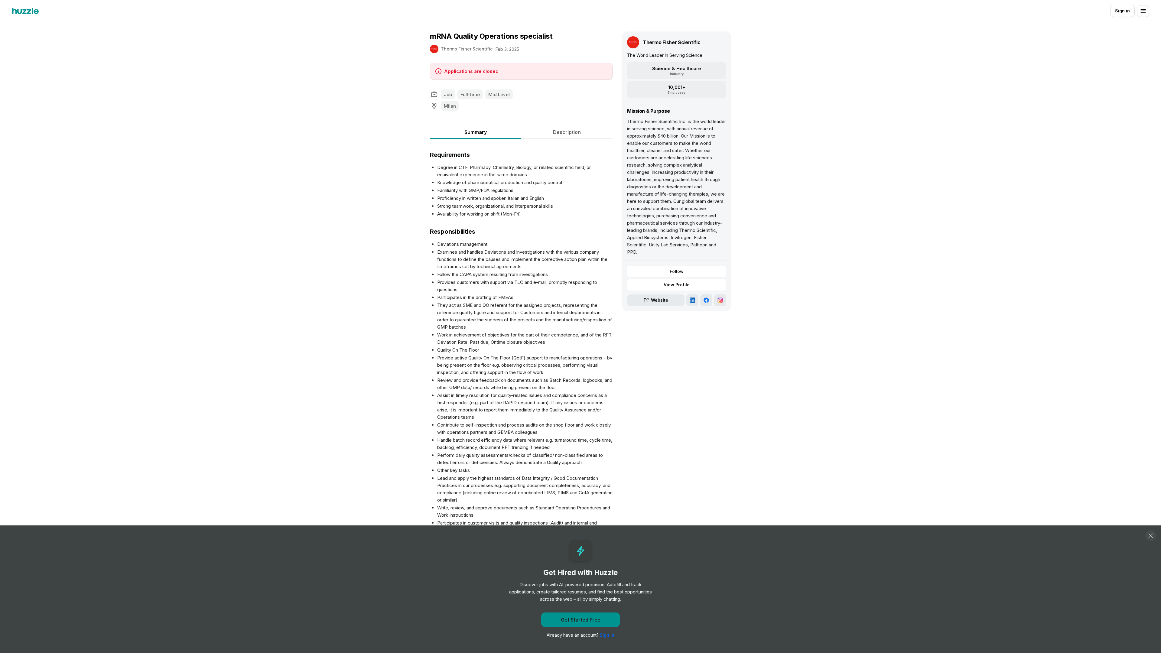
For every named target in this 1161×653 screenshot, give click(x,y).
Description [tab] (567, 132)
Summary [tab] (475, 132)
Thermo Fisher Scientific (467, 48)
